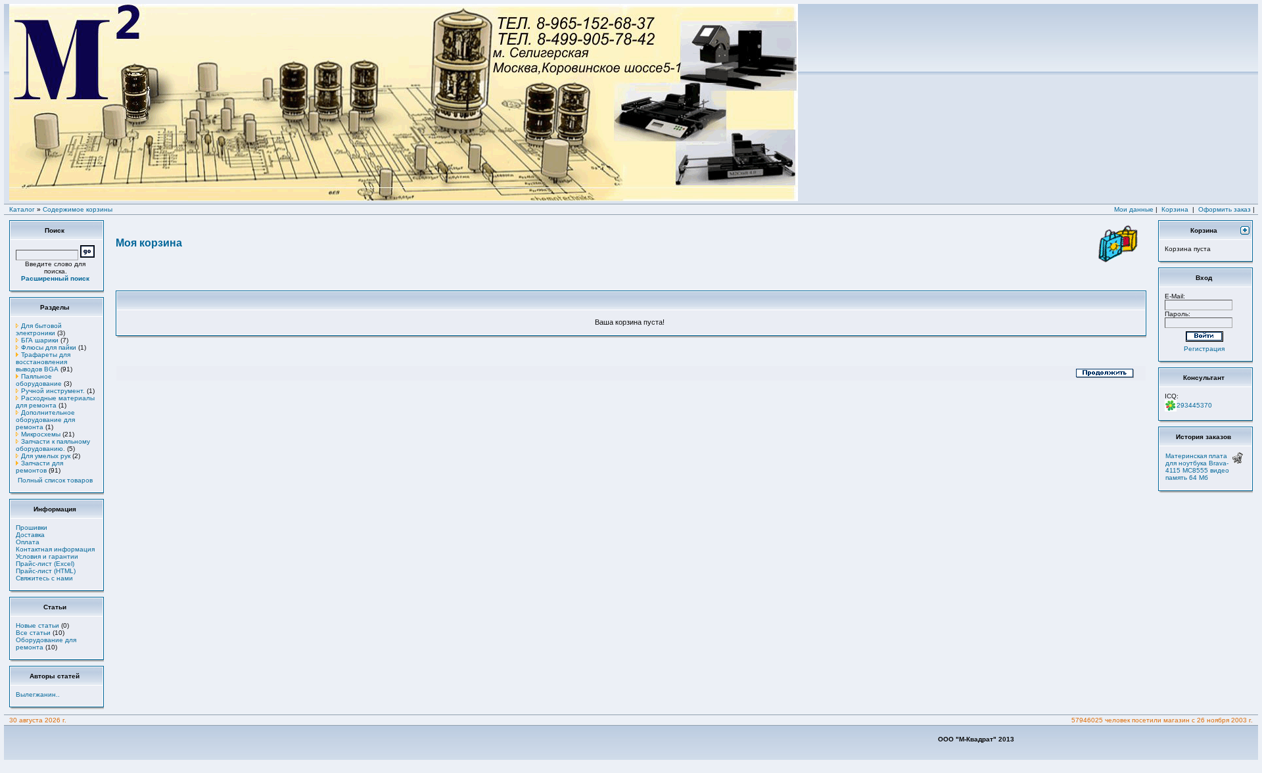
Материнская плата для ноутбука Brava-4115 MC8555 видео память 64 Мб (1197, 466)
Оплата (27, 542)
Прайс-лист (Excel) (45, 563)
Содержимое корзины (77, 209)
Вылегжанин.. (38, 694)
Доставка (30, 534)
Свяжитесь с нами (44, 578)
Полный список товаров (55, 480)
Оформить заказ (1224, 209)
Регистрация (1204, 348)
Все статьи (33, 632)
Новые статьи (37, 625)
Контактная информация (55, 549)
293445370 (1194, 405)
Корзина (1174, 209)
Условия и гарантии (47, 556)
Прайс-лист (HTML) (46, 570)
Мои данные (1134, 209)
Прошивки (31, 527)
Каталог (22, 209)
